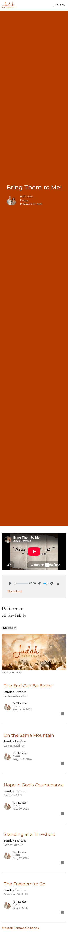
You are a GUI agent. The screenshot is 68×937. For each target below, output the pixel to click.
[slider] (21, 583)
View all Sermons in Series (20, 928)
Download (15, 591)
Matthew (9, 627)
